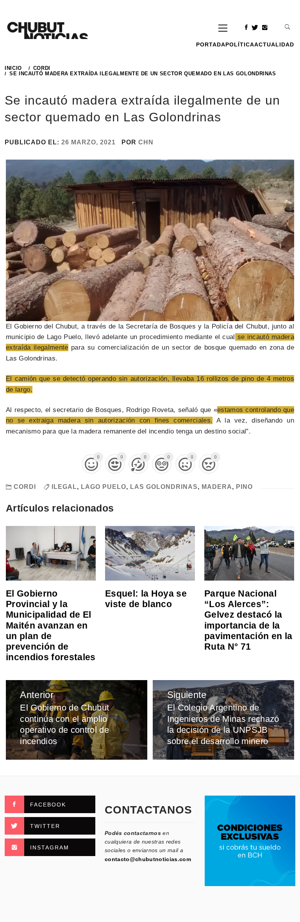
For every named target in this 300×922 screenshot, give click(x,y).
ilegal (64, 486)
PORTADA (210, 44)
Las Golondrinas (164, 486)
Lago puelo (103, 486)
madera (217, 486)
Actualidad (274, 44)
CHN (146, 142)
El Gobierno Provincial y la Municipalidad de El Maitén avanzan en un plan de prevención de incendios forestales (51, 625)
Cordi (25, 486)
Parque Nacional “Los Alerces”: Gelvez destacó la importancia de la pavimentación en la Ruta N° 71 (248, 620)
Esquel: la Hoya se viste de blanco (146, 598)
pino (244, 486)
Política (239, 44)
